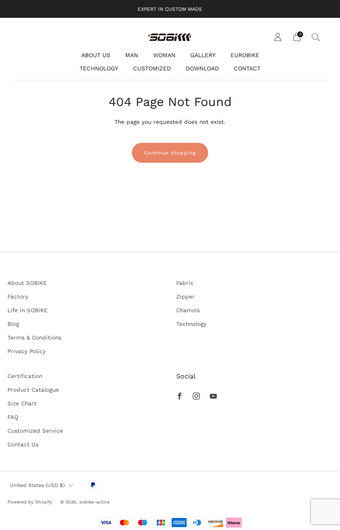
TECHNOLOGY (99, 68)
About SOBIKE (27, 282)
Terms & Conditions (34, 337)
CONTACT (247, 68)
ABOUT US (95, 55)
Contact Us (23, 444)
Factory (17, 296)
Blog (13, 323)
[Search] (316, 37)
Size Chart (21, 403)
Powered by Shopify (29, 502)
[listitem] (170, 9)
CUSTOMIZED (152, 68)
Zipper (185, 296)
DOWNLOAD (202, 68)
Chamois (188, 310)
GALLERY (203, 55)
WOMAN (164, 55)
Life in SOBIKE (27, 310)
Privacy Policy (26, 351)
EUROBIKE (245, 55)
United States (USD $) (37, 485)
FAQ (12, 417)
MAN (131, 55)
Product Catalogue (33, 389)
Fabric (185, 282)
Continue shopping (170, 153)
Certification (24, 376)
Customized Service (35, 430)
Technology (191, 323)
